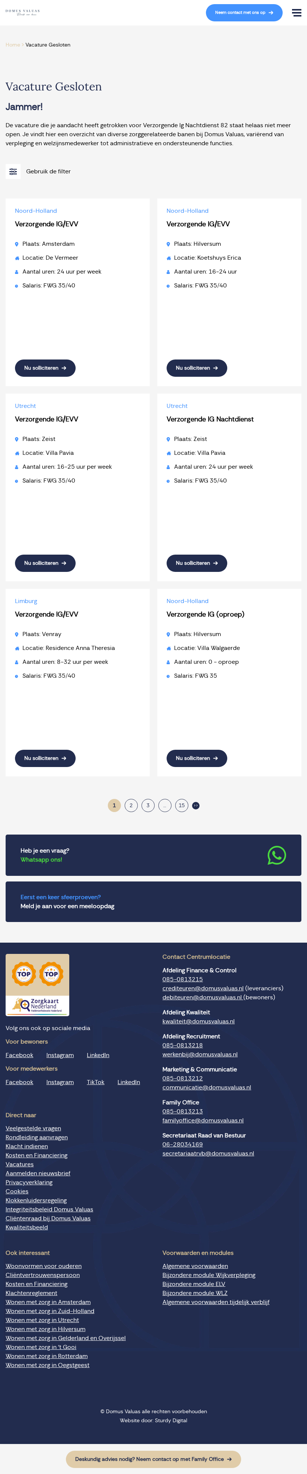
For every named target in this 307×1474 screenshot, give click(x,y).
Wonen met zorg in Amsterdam (48, 1302)
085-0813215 (182, 979)
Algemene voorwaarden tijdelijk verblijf (216, 1302)
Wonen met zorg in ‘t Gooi (41, 1347)
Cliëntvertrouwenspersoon (43, 1275)
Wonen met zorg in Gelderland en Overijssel (66, 1338)
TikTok (95, 1082)
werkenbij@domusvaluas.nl (200, 1054)
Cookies (17, 1191)
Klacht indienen (27, 1146)
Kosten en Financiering (36, 1155)
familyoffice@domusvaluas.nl (203, 1121)
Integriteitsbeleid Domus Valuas (49, 1209)
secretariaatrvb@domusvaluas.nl (208, 1154)
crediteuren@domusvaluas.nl (203, 988)
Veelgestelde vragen (33, 1128)
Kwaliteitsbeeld (27, 1227)
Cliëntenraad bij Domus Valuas (48, 1218)
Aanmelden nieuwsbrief (38, 1173)
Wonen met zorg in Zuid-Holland (50, 1311)
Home (13, 45)
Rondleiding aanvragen (37, 1137)
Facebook (19, 1055)
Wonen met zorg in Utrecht (42, 1320)
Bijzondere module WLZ (195, 1293)
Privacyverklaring (29, 1182)
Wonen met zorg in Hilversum (45, 1329)
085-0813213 (182, 1112)
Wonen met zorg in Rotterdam (47, 1356)
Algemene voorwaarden (195, 1266)
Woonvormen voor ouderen (44, 1266)
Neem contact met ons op (240, 13)
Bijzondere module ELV (193, 1284)
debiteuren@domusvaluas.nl (202, 997)
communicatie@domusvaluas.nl (206, 1087)
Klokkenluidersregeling (36, 1200)
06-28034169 (182, 1145)
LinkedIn (98, 1055)
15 (182, 805)
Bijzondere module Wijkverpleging (208, 1275)
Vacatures (20, 1164)
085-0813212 (182, 1078)
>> (196, 806)
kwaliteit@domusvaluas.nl (198, 1021)
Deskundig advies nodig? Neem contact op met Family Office (149, 1459)
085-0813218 (182, 1045)
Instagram (60, 1055)
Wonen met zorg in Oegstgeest (47, 1365)
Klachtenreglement (31, 1293)
